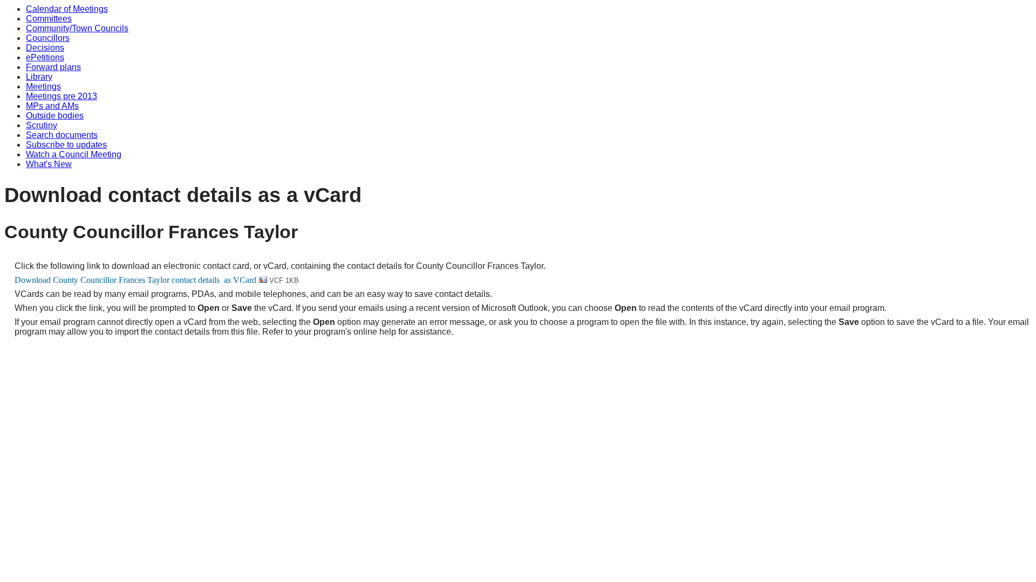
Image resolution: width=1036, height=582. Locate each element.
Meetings (43, 86)
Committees (49, 18)
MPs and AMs (52, 105)
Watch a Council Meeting (73, 154)
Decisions (45, 47)
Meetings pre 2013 (61, 96)
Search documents (62, 135)
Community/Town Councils (77, 28)
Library (39, 76)
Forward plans (53, 67)
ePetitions (45, 57)
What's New (49, 164)
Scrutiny (41, 125)
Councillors (48, 38)
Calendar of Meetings (67, 8)
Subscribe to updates (66, 144)
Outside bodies (55, 115)
